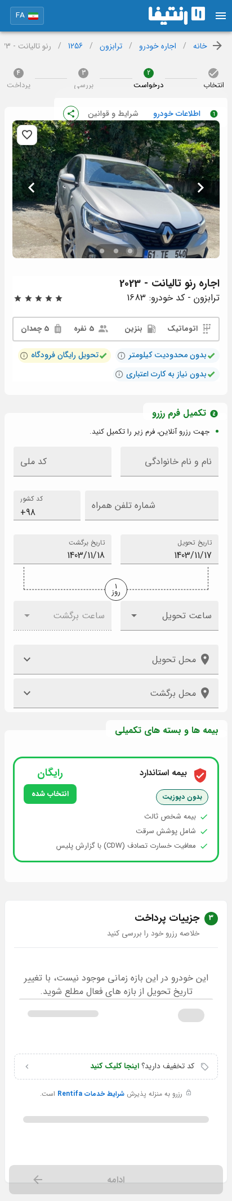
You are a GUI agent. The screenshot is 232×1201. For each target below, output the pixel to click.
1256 (75, 46)
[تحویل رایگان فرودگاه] (24, 355)
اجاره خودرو (157, 46)
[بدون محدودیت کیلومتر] (121, 355)
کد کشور (31, 498)
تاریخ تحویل (194, 542)
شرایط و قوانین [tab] (113, 113)
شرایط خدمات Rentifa (89, 1093)
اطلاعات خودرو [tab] (176, 113)
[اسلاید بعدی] (31, 188)
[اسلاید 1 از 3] (130, 251)
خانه (200, 46)
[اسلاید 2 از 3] (116, 251)
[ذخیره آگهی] (27, 135)
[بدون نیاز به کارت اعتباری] (119, 374)
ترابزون (111, 46)
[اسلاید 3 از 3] (102, 251)
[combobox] (47, 505)
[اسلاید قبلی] (200, 188)
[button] (27, 16)
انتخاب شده (50, 794)
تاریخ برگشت (87, 542)
